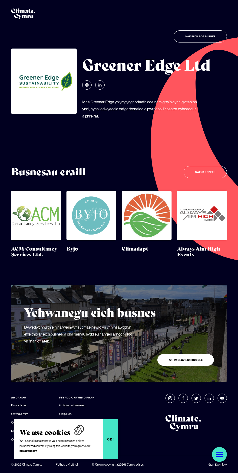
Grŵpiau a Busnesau (72, 405)
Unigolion (65, 414)
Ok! (110, 439)
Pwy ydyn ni (18, 405)
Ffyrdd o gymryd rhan (77, 397)
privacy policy (28, 451)
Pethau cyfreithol (67, 464)
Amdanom (18, 397)
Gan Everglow (217, 464)
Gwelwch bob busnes (200, 36)
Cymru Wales (135, 464)
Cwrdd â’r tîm (19, 414)
